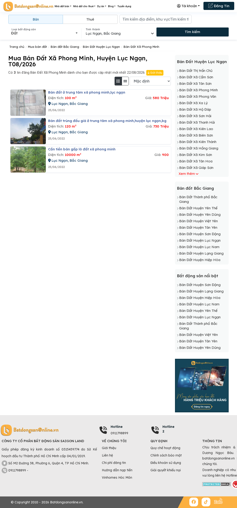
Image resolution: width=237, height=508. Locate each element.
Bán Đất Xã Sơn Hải (195, 116)
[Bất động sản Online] (28, 6)
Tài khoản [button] (189, 6)
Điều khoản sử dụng (165, 463)
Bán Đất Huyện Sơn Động (200, 234)
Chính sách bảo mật (166, 455)
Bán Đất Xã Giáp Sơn (196, 167)
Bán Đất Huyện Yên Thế (198, 208)
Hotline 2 (168, 429)
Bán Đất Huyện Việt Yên (198, 221)
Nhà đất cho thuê (83, 6)
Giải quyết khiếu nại (165, 470)
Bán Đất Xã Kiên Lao (196, 129)
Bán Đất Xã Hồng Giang (198, 148)
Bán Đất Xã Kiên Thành (197, 142)
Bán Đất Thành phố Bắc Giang (198, 199)
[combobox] (44, 33)
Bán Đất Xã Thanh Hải (197, 122)
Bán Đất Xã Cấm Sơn (196, 77)
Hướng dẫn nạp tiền (117, 470)
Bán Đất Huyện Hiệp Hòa (199, 260)
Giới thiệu (156, 72)
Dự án (100, 6)
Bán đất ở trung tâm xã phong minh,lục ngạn (86, 92)
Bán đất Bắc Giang (195, 188)
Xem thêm (187, 174)
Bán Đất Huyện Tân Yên (198, 227)
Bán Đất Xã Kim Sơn (195, 154)
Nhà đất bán (62, 6)
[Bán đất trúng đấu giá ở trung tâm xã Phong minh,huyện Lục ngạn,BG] (28, 131)
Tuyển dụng (124, 6)
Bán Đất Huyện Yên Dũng (200, 214)
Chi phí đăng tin (114, 463)
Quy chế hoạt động (165, 448)
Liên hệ (107, 455)
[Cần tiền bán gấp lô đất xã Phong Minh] (28, 159)
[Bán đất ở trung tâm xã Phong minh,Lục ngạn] (28, 103)
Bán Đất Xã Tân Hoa (195, 161)
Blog (111, 6)
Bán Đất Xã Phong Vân (197, 96)
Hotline (117, 427)
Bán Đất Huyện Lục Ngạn (202, 61)
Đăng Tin (221, 6)
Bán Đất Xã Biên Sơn (196, 135)
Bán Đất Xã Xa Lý (193, 103)
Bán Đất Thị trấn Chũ (195, 70)
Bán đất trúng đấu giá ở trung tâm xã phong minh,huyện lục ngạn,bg (107, 121)
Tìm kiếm (192, 32)
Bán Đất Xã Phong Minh (198, 90)
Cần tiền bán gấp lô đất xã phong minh (81, 149)
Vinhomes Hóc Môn (117, 477)
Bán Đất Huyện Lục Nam (199, 247)
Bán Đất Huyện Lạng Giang (201, 253)
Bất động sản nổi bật (197, 275)
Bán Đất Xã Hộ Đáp (195, 109)
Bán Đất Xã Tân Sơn (195, 83)
